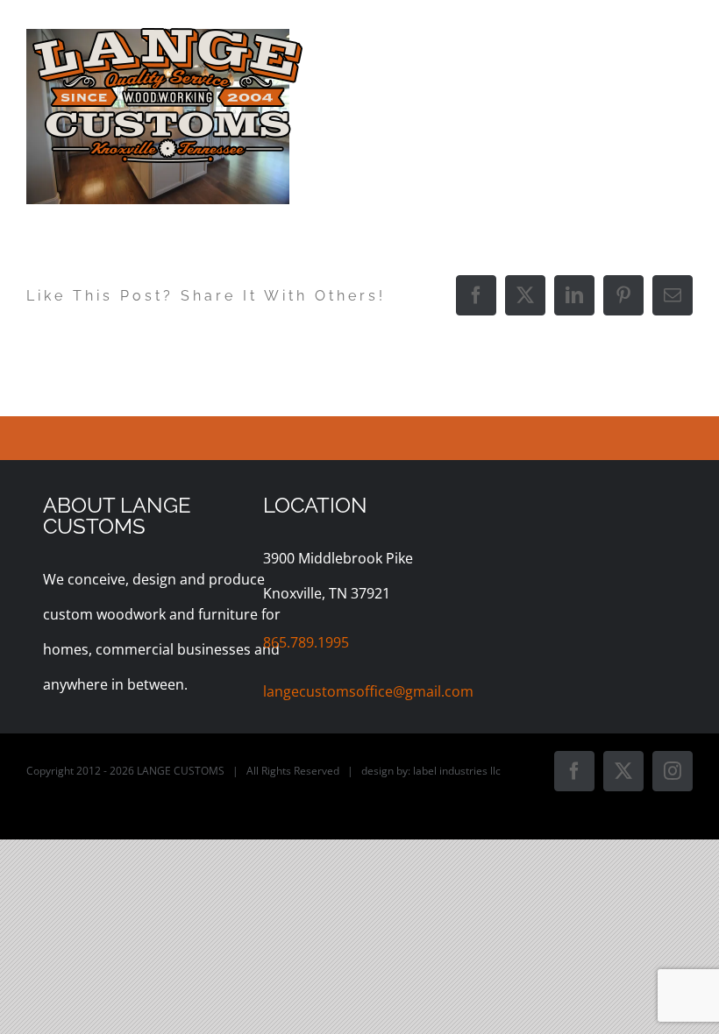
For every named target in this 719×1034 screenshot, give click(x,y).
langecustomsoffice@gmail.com (368, 691)
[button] (662, 228)
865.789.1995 (306, 642)
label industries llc (457, 770)
